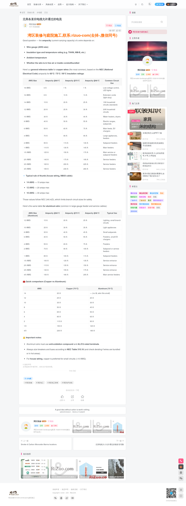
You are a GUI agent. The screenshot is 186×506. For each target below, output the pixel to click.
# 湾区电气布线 (67, 382)
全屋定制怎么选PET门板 (152, 133)
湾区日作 (73, 493)
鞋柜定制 (142, 197)
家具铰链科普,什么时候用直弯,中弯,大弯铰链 (153, 154)
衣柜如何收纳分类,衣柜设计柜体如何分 (153, 164)
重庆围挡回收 (144, 204)
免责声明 (65, 489)
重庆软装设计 (158, 200)
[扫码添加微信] (180, 478)
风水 (161, 193)
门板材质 (142, 200)
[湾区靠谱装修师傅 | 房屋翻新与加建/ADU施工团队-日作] (13, 492)
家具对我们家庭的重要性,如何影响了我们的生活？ (153, 174)
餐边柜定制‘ (143, 193)
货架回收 (134, 211)
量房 (149, 200)
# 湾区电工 (40, 382)
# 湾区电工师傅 (53, 382)
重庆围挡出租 (156, 204)
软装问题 (134, 207)
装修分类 (30, 12)
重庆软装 (134, 204)
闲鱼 (155, 197)
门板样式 (134, 200)
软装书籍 (151, 207)
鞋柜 (149, 197)
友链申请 (56, 489)
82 (37, 425)
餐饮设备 (134, 193)
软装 (158, 207)
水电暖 (39, 12)
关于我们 (83, 489)
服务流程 (74, 489)
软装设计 (142, 207)
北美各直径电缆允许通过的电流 (42, 19)
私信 (119, 25)
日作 (67, 493)
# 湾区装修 (28, 382)
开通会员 (173, 4)
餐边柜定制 (154, 193)
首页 (23, 12)
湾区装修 (32, 24)
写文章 (161, 4)
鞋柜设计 (134, 197)
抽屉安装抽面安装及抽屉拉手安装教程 (153, 144)
